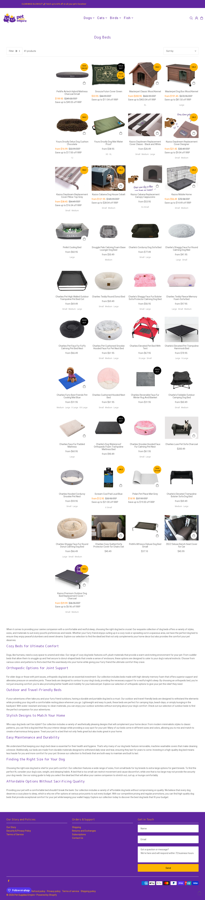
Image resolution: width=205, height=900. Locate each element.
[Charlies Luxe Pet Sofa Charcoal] (182, 427)
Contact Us (77, 838)
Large (181, 105)
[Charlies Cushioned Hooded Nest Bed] (109, 378)
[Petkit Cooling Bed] (72, 231)
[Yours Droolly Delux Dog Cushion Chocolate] (72, 125)
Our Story (11, 827)
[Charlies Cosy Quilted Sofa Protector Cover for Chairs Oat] (109, 527)
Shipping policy (88, 891)
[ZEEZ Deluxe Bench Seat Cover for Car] (182, 527)
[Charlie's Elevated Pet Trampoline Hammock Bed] (182, 329)
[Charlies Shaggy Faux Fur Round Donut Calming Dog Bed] (72, 527)
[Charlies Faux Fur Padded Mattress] (72, 427)
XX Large (83, 407)
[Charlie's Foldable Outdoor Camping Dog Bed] (182, 378)
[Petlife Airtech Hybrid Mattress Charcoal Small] (72, 75)
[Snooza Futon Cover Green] (109, 75)
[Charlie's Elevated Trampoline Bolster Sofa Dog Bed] (182, 477)
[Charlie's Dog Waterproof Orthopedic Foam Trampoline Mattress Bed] (109, 427)
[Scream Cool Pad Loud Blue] (109, 477)
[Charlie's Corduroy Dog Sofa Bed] (145, 231)
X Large (74, 407)
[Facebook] (8, 881)
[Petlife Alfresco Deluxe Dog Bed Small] (145, 527)
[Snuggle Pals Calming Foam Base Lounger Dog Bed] (109, 231)
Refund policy (38, 891)
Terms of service (70, 891)
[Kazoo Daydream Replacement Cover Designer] (182, 125)
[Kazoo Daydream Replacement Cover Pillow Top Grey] (72, 178)
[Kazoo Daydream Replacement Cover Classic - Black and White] (145, 125)
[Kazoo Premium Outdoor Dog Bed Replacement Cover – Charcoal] (72, 577)
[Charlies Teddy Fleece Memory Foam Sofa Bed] (182, 280)
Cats (101, 18)
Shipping (76, 827)
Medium (145, 154)
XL (145, 105)
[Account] (196, 18)
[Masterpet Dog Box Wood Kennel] (182, 75)
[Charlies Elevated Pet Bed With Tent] (145, 329)
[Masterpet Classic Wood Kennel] (145, 75)
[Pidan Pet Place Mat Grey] (145, 477)
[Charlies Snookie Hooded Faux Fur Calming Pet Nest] (145, 427)
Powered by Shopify (47, 895)
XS (107, 154)
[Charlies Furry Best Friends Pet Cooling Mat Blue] (72, 378)
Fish (127, 18)
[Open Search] (191, 18)
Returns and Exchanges (84, 830)
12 (72, 158)
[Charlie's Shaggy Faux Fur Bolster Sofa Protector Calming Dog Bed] (145, 280)
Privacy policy (54, 891)
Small (137, 154)
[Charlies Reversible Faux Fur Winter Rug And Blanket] (145, 378)
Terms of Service (15, 834)
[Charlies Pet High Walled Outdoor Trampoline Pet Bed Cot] (72, 280)
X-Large (142, 358)
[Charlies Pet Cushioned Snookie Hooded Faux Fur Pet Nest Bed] (109, 329)
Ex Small (145, 207)
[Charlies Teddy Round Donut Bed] (109, 280)
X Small (108, 507)
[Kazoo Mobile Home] (182, 178)
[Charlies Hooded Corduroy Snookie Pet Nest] (72, 477)
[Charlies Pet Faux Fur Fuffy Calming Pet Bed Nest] (72, 329)
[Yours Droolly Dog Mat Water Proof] (109, 125)
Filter (11, 51)
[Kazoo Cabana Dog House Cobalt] (109, 178)
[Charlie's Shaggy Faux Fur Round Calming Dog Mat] (182, 231)
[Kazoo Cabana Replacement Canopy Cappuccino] (145, 178)
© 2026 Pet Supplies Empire (20, 895)
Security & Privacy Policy (18, 830)
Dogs (88, 18)
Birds (114, 18)
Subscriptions (79, 834)
